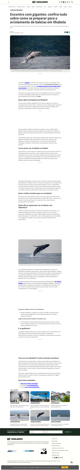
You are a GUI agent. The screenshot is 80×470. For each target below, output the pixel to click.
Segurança (50, 6)
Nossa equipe (55, 441)
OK (64, 467)
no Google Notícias (32, 385)
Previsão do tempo (21, 6)
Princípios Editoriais (56, 445)
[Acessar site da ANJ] (12, 450)
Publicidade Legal (55, 455)
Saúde (60, 6)
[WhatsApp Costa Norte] (69, 2)
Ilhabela (27, 82)
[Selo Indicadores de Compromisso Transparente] (44, 450)
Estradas (28, 6)
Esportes (56, 6)
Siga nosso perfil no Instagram (29, 383)
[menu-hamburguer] (8, 2)
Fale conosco (54, 438)
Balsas (33, 6)
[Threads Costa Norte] (61, 2)
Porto (45, 6)
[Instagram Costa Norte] (65, 2)
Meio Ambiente (39, 6)
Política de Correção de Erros (58, 448)
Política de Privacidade (35, 467)
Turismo (65, 6)
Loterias (70, 6)
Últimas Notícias (11, 6)
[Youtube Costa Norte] (63, 2)
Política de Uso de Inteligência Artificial (60, 450)
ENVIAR (67, 432)
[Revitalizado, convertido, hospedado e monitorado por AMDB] (72, 462)
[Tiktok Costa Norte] (67, 2)
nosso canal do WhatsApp (32, 387)
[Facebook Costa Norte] (59, 2)
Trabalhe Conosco (55, 452)
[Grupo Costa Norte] (28, 451)
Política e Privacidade (56, 443)
